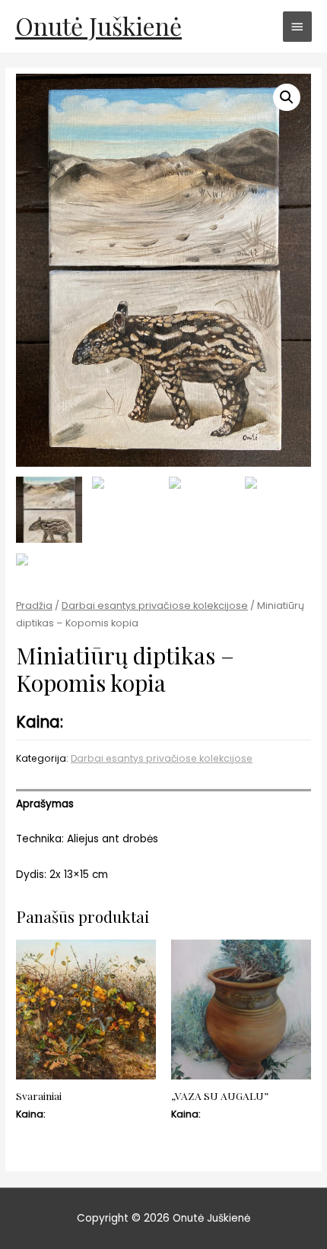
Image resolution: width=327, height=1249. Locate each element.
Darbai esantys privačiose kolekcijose (155, 605)
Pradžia (34, 605)
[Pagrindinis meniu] (297, 26)
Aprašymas (45, 804)
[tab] (163, 804)
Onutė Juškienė (98, 25)
